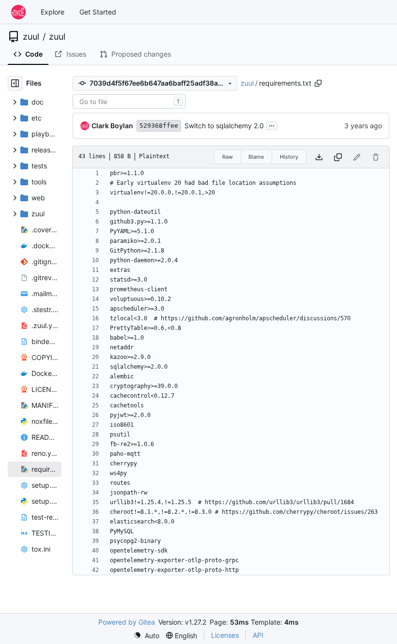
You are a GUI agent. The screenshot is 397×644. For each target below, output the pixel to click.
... (272, 124)
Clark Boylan (112, 125)
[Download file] (319, 157)
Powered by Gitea (126, 622)
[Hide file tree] (15, 83)
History (289, 156)
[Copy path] (318, 83)
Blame (256, 156)
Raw (227, 156)
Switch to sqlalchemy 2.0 (224, 125)
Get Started (97, 12)
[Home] (18, 12)
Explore (52, 12)
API (258, 635)
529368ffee (158, 125)
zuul (31, 37)
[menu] (146, 635)
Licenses (225, 635)
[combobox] (129, 101)
